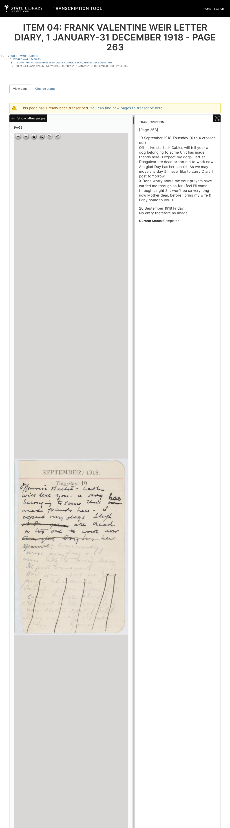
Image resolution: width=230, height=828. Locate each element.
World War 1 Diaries (27, 59)
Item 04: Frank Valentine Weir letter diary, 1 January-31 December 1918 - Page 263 (72, 65)
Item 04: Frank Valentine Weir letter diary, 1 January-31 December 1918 (64, 62)
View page (22, 88)
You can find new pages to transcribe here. (126, 108)
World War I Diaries (24, 56)
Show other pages (31, 118)
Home (207, 8)
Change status (45, 88)
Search (219, 8)
